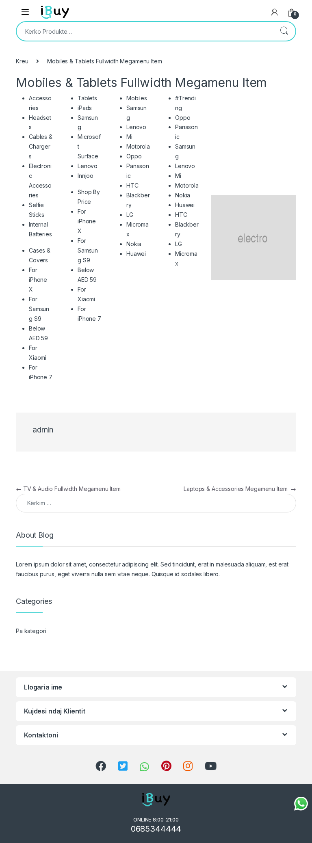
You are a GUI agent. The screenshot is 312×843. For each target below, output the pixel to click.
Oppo (133, 156)
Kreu (22, 61)
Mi (129, 136)
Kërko (284, 31)
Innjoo (85, 175)
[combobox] (145, 31)
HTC (132, 185)
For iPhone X (38, 279)
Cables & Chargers (40, 146)
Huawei (136, 253)
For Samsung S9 (39, 309)
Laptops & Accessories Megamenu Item (240, 488)
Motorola (138, 146)
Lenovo (88, 165)
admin (42, 429)
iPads (85, 107)
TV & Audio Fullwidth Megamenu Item (68, 488)
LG (129, 214)
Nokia (133, 243)
